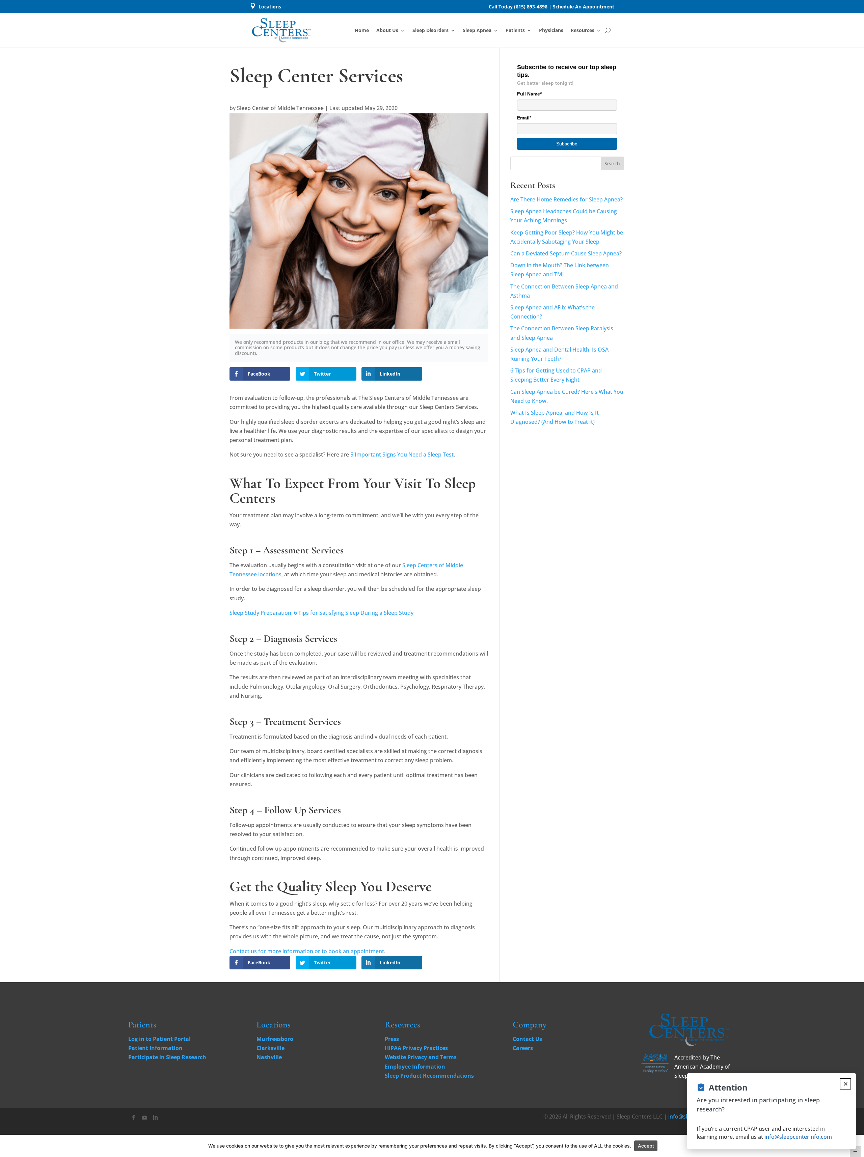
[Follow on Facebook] (133, 1117)
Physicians (551, 30)
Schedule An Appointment (583, 6)
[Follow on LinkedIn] (155, 1117)
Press (392, 1039)
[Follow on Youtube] (144, 1117)
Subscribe (566, 143)
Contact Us (527, 1039)
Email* (524, 117)
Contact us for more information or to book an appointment (307, 951)
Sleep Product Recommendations (429, 1075)
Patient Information (155, 1048)
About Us (387, 30)
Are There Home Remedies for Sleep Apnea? (566, 199)
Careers (523, 1048)
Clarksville (270, 1048)
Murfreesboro (274, 1039)
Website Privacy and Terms (421, 1057)
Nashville (269, 1057)
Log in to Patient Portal (159, 1039)
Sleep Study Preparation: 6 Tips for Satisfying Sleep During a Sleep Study (321, 612)
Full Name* (529, 94)
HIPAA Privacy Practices (416, 1048)
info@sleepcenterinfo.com (798, 1136)
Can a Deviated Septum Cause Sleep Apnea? (566, 253)
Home (362, 30)
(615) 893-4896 (530, 6)
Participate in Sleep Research (167, 1057)
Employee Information (415, 1066)
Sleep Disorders (430, 30)
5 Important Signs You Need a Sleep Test (402, 454)
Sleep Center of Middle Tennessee (280, 108)
